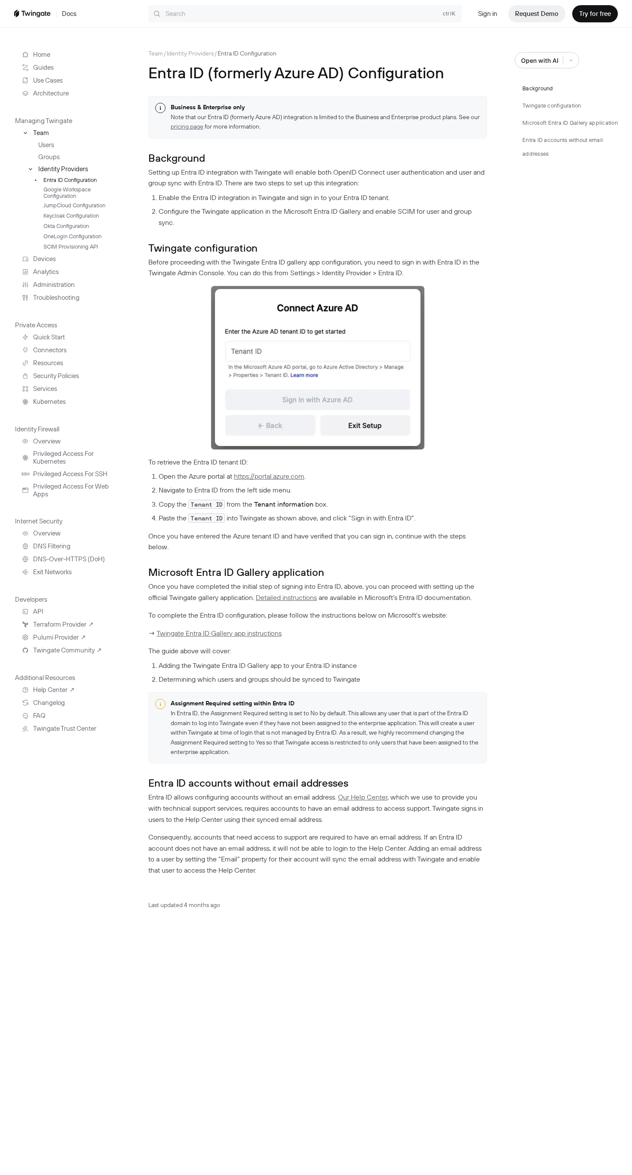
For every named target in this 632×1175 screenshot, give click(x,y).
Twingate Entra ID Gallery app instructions (219, 633)
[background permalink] (142, 157)
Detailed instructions (286, 597)
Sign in (487, 13)
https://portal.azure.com (269, 476)
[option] (155, 53)
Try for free (595, 13)
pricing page (187, 126)
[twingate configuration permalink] (142, 247)
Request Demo (536, 13)
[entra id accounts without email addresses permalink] (142, 782)
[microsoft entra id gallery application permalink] (142, 571)
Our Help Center (362, 797)
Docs (69, 13)
